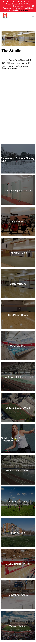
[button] (32, 16)
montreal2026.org (23, 10)
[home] (5, 15)
